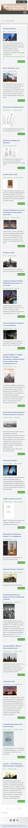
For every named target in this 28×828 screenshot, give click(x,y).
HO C (4, 71)
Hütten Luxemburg (7, 177)
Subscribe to (5, 813)
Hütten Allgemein (18, 463)
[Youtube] (10, 820)
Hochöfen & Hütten (12, 31)
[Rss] (14, 820)
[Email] (17, 820)
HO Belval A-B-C (7, 110)
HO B (4, 31)
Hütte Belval (6, 217)
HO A (15, 328)
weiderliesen (21, 61)
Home (2, 20)
